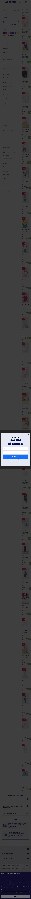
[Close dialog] (29, 434)
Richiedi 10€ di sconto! (15, 457)
